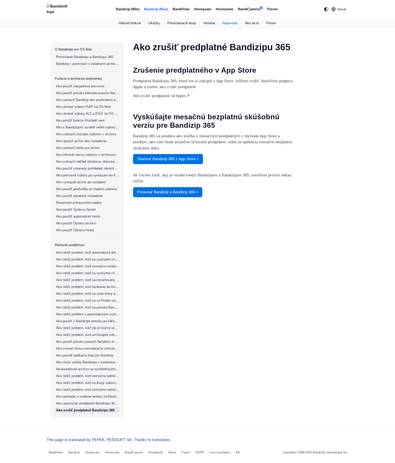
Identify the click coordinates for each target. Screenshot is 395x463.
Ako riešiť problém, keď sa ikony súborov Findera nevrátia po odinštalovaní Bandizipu (87, 383)
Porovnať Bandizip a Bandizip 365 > (167, 192)
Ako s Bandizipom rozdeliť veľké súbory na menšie (87, 127)
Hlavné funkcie (130, 23)
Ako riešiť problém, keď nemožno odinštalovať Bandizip (87, 376)
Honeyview (224, 9)
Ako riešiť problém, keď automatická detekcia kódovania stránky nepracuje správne (87, 252)
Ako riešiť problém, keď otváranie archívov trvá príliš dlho (87, 287)
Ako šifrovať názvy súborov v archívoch (86, 155)
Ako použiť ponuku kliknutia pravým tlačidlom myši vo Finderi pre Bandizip (87, 93)
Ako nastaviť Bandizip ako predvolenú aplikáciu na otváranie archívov (87, 100)
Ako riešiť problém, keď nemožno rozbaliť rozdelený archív (87, 266)
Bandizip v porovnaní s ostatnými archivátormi (87, 64)
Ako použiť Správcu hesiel (75, 209)
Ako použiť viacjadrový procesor (80, 86)
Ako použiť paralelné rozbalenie (79, 196)
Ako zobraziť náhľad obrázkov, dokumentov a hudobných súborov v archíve (87, 161)
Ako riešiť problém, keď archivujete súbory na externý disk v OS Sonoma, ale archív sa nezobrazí (87, 335)
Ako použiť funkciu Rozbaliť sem (80, 120)
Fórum (272, 9)
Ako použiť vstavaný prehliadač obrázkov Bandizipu (87, 168)
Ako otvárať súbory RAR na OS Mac (83, 107)
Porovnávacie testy (181, 23)
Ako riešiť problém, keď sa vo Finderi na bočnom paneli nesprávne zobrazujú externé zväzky (87, 300)
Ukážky (154, 23)
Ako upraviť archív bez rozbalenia (81, 141)
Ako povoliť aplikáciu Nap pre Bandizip (84, 355)
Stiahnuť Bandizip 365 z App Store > (168, 159)
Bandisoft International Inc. (330, 452)
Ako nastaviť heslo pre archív (78, 148)
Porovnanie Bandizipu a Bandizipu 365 (84, 57)
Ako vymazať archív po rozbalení (81, 182)
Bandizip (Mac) (156, 9)
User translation (219, 452)
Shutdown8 (155, 452)
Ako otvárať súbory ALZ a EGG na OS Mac (87, 113)
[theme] (326, 9)
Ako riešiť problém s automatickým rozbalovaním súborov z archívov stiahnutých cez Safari (87, 314)
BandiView (181, 9)
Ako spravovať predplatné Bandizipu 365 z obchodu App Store (87, 403)
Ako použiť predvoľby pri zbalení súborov (86, 189)
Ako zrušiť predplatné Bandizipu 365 (85, 410)
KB (238, 452)
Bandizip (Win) (127, 9)
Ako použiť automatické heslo (78, 216)
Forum (185, 452)
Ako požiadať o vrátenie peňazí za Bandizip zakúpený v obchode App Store (87, 396)
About (172, 452)
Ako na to (252, 23)
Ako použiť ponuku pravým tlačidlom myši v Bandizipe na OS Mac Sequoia (87, 341)
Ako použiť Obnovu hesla (75, 230)
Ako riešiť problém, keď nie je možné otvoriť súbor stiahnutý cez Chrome (87, 328)
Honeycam (202, 9)
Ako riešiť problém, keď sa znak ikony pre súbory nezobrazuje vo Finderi (87, 293)
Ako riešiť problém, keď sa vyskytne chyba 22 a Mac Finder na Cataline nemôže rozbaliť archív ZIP (87, 259)
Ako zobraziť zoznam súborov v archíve (86, 134)
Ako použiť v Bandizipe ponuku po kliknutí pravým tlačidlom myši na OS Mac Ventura (87, 321)
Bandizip (74, 452)
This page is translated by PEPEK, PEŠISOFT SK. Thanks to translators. (109, 440)
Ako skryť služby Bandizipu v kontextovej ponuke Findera (87, 362)
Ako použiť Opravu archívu (76, 223)
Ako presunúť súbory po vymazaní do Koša (87, 175)
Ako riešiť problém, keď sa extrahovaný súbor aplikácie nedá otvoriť (87, 280)
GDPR (199, 452)
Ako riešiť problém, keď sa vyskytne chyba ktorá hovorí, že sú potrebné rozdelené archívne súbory (87, 273)
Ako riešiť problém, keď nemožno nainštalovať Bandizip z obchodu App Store (87, 389)
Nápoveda (230, 23)
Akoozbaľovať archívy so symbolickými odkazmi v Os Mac (87, 369)
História (209, 23)
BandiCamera (250, 9)
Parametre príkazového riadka (78, 203)
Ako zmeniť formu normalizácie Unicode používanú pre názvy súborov (87, 348)
